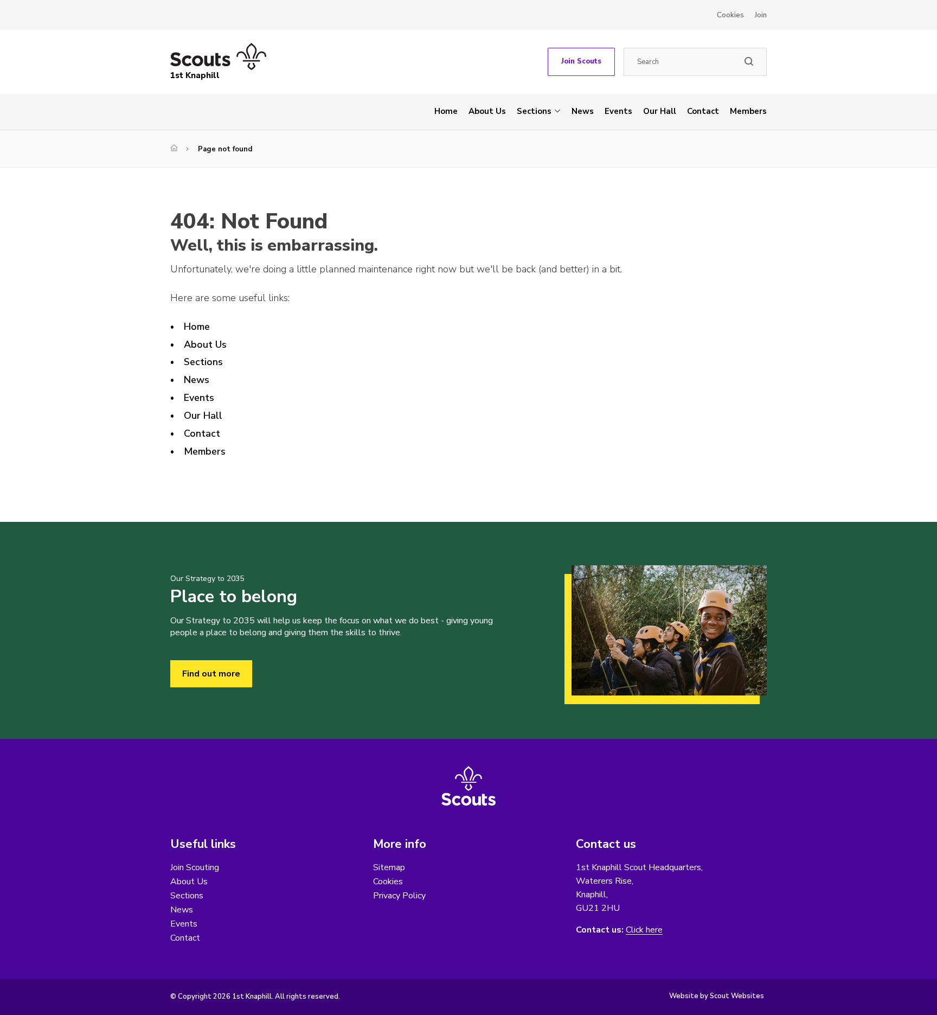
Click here (644, 930)
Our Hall (659, 111)
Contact (703, 111)
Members (748, 111)
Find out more (211, 674)
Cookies (730, 15)
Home (446, 111)
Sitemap (389, 867)
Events (618, 111)
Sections (534, 111)
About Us (487, 111)
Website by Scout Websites (716, 996)
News (583, 111)
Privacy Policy (399, 896)
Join (761, 15)
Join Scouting (194, 867)
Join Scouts (581, 61)
